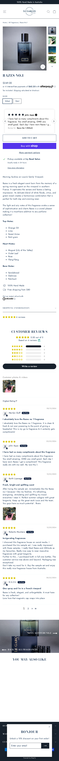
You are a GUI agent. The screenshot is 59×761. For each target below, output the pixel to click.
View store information (16, 168)
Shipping (17, 90)
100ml (7, 101)
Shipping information (16, 308)
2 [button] (28, 608)
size (5, 96)
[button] (29, 121)
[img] (9, 408)
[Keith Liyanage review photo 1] (9, 513)
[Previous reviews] (5, 121)
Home (5, 22)
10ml (17, 101)
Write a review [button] (29, 366)
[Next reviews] (54, 121)
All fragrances (13, 22)
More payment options (29, 152)
